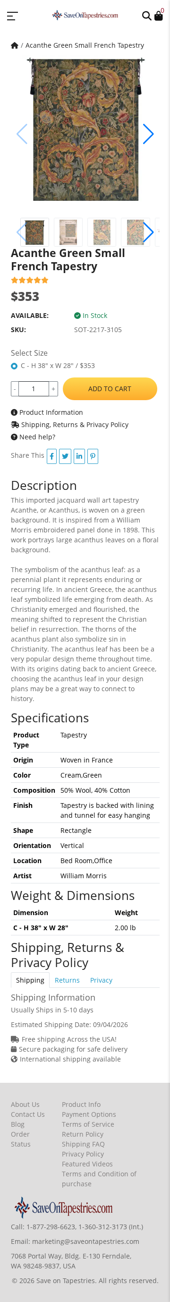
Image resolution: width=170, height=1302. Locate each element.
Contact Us (28, 1114)
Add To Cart (109, 388)
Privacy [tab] (101, 980)
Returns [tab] (67, 980)
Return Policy (82, 1134)
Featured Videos (87, 1163)
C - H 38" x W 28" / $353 (58, 365)
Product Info (81, 1104)
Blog (18, 1124)
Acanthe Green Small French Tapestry (85, 45)
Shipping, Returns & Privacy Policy (73, 424)
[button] (147, 15)
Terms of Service (88, 1124)
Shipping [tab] (30, 980)
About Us (25, 1104)
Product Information (50, 412)
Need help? (36, 436)
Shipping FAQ (83, 1143)
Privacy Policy (83, 1153)
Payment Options (89, 1114)
